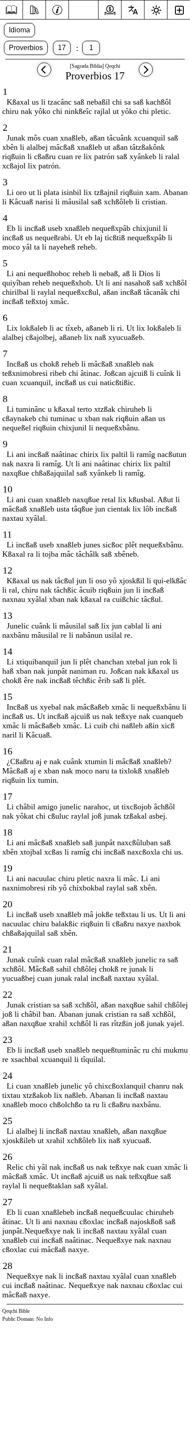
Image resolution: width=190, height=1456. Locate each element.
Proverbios (26, 47)
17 (62, 47)
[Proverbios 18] (145, 74)
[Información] (57, 9)
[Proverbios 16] (44, 74)
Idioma (19, 30)
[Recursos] (34, 9)
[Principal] (11, 10)
